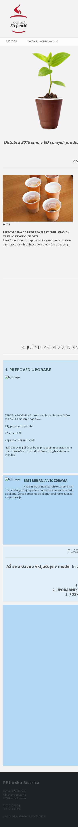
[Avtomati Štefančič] (19, 18)
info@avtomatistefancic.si (41, 41)
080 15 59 (11, 41)
